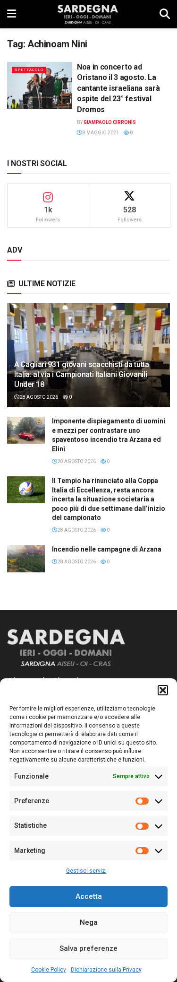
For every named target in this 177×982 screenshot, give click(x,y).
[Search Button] (165, 14)
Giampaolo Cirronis (110, 122)
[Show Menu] (11, 14)
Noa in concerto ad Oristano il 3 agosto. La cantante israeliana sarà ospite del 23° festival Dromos (118, 88)
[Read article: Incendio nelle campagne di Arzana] (26, 558)
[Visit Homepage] (88, 14)
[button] (163, 690)
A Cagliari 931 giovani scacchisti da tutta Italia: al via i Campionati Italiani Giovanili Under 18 (81, 374)
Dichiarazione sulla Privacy (106, 969)
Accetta (89, 896)
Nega (89, 922)
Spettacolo (29, 70)
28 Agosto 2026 (38, 397)
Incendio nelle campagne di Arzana (106, 549)
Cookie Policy (48, 969)
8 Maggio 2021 (100, 132)
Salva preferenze (88, 948)
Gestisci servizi (86, 871)
